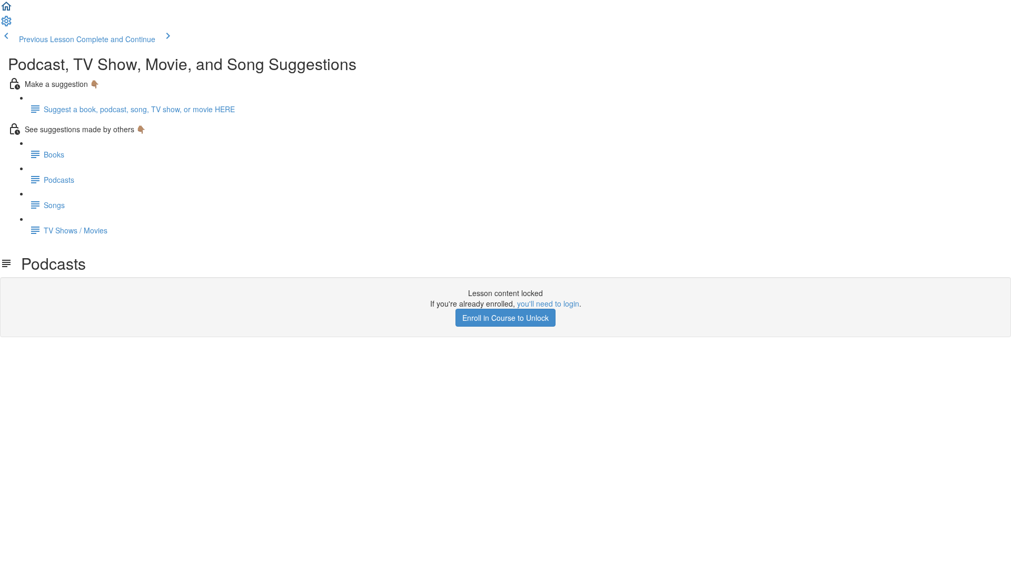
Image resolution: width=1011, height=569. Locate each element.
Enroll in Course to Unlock (505, 317)
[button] (6, 9)
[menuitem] (6, 24)
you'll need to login (548, 303)
